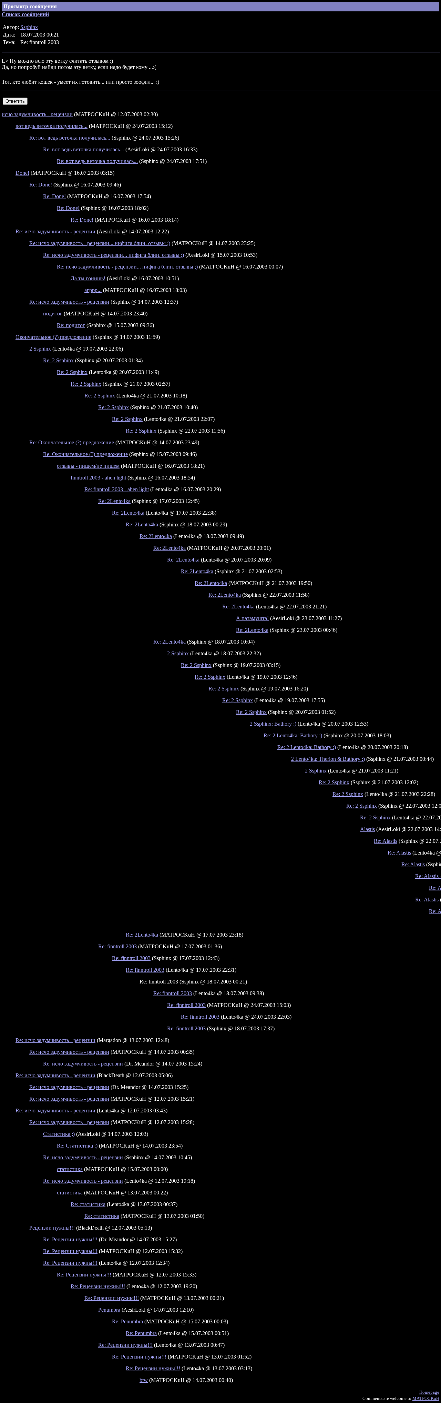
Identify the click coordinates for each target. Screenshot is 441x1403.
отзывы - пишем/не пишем (88, 466)
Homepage (429, 1392)
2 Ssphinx (40, 349)
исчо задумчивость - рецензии (37, 114)
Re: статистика (88, 1204)
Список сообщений (25, 14)
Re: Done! (40, 185)
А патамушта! (252, 618)
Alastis (367, 829)
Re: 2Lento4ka (114, 501)
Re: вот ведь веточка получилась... (69, 138)
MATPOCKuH (425, 1398)
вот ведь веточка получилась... (52, 126)
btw (144, 1380)
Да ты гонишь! (88, 278)
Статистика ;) (59, 1134)
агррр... (93, 290)
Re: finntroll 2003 (117, 946)
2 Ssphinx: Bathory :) (273, 724)
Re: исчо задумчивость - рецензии (55, 231)
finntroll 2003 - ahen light (98, 478)
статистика (70, 1169)
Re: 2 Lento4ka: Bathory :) (293, 735)
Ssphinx (29, 27)
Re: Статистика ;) (77, 1146)
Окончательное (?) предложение (53, 337)
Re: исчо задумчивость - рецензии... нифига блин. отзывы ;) (99, 243)
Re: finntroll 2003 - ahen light (116, 489)
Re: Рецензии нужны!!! (70, 1239)
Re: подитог (71, 325)
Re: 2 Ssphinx (58, 360)
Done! (22, 173)
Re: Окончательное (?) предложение (71, 442)
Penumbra (109, 1310)
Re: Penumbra (127, 1321)
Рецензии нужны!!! (52, 1228)
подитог (52, 313)
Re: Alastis (385, 841)
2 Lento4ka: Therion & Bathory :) (328, 759)
